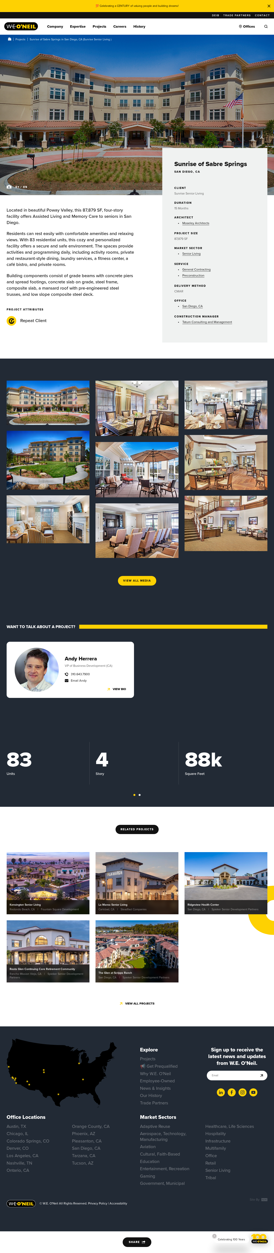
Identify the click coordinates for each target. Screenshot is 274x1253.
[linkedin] (221, 1092)
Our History (151, 1095)
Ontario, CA (18, 1170)
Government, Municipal (162, 1183)
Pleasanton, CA (86, 1141)
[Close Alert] (269, 6)
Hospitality (215, 1133)
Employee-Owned (157, 1081)
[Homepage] (21, 26)
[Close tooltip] (214, 1236)
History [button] (139, 26)
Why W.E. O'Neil (155, 1073)
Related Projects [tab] (137, 829)
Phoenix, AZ (83, 1133)
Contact (262, 15)
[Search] (266, 26)
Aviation (148, 1146)
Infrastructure (217, 1141)
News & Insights (155, 1088)
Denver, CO (18, 1148)
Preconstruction (193, 275)
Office (211, 1155)
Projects (20, 39)
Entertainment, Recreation (164, 1168)
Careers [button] (119, 26)
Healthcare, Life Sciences (229, 1126)
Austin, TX (16, 1126)
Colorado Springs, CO (28, 1141)
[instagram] (242, 1092)
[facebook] (232, 1092)
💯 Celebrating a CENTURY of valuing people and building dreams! (137, 6)
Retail (210, 1163)
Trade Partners (237, 15)
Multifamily (215, 1148)
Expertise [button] (78, 26)
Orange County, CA (91, 1126)
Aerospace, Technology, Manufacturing (163, 1136)
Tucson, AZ (82, 1163)
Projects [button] (99, 26)
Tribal (210, 1177)
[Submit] (262, 1075)
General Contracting (196, 269)
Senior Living (191, 253)
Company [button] (55, 26)
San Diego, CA (192, 306)
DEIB (215, 15)
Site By (255, 1199)
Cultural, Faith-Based (160, 1154)
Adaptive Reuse (155, 1126)
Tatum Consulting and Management (207, 322)
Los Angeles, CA (22, 1155)
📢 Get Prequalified (159, 1066)
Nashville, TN (19, 1163)
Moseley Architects (195, 223)
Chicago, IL (17, 1133)
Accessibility (118, 1203)
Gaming (147, 1176)
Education (149, 1161)
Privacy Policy (97, 1203)
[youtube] (253, 1092)
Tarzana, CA (83, 1155)
